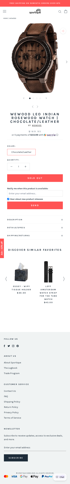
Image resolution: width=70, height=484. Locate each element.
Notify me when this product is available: (27, 188)
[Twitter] (9, 346)
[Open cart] (65, 11)
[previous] (3, 61)
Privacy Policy (11, 412)
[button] (35, 135)
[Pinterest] (17, 346)
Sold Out (35, 178)
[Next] (46, 98)
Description (14, 220)
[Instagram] (13, 346)
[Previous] (23, 98)
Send (35, 205)
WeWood (37, 125)
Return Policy (11, 407)
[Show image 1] (30, 98)
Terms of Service (12, 417)
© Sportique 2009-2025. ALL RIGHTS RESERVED (35, 473)
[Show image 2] (33, 98)
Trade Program (12, 373)
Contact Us (10, 391)
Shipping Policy (12, 401)
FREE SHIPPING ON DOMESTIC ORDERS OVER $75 (35, 3)
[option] (21, 278)
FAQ (6, 396)
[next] (66, 61)
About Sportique (12, 362)
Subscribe (16, 458)
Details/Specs (16, 228)
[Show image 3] (36, 98)
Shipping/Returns (18, 236)
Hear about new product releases (26, 199)
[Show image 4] (40, 98)
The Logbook (10, 368)
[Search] (59, 11)
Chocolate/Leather (21, 152)
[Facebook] (4, 346)
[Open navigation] (4, 11)
